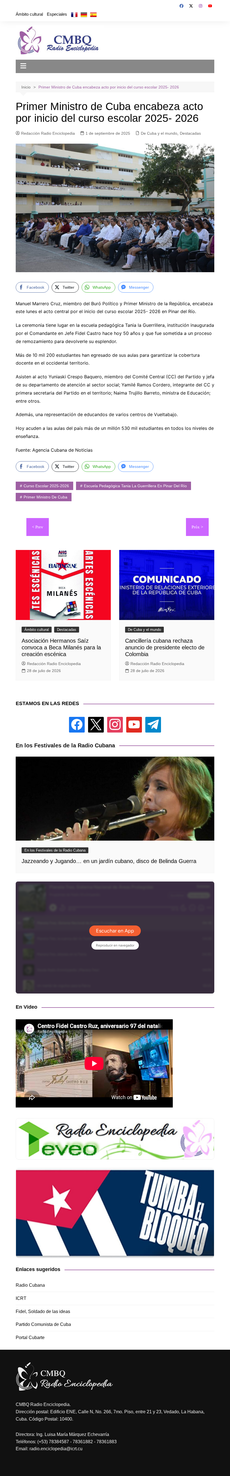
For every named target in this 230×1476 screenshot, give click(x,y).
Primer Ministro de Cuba (45, 497)
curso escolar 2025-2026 (46, 486)
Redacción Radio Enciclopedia (48, 133)
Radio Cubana (30, 1285)
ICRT (21, 1298)
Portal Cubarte (30, 1337)
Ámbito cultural (29, 14)
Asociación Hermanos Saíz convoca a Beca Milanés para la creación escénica (61, 647)
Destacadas (190, 133)
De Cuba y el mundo (159, 133)
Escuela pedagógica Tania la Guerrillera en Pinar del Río (135, 486)
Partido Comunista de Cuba (43, 1324)
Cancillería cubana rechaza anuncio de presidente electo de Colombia (164, 647)
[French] (74, 14)
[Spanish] (93, 14)
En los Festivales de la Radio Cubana (55, 850)
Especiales (57, 14)
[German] (84, 14)
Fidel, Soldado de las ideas (43, 1311)
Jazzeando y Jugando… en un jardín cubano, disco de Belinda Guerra (109, 861)
